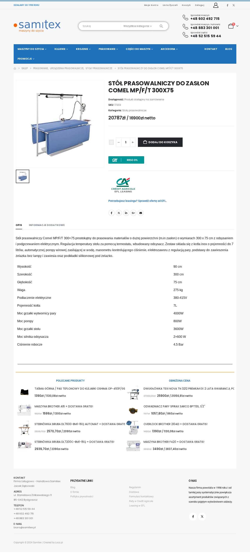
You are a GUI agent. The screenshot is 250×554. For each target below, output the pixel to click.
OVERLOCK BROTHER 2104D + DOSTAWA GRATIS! (175, 424)
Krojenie (82, 49)
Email (141, 213)
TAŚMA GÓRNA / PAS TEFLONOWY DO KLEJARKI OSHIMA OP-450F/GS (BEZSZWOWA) (90, 389)
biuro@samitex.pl (25, 527)
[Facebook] (227, 5)
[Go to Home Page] (15, 68)
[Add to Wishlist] (111, 142)
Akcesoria (168, 49)
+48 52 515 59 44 (24, 509)
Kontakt (210, 49)
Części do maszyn (138, 49)
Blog (228, 49)
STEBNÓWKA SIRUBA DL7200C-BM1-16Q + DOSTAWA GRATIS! (74, 442)
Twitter (119, 213)
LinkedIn (126, 213)
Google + (133, 213)
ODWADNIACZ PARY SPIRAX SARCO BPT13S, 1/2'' (174, 406)
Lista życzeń (170, 5)
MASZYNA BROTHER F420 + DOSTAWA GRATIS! (174, 442)
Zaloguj (199, 5)
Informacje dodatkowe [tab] (47, 225)
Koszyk (186, 5)
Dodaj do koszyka (162, 142)
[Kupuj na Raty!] (126, 160)
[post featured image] (24, 392)
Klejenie (59, 49)
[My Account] (216, 5)
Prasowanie (107, 49)
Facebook (111, 213)
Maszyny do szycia (31, 49)
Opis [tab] (19, 225)
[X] (233, 5)
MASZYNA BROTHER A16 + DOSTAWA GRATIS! (64, 406)
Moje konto (151, 5)
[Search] (160, 26)
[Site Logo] (37, 26)
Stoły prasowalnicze (134, 110)
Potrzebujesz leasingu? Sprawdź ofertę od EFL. (137, 200)
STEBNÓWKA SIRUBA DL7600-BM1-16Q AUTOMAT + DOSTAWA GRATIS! (81, 424)
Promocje (25, 58)
